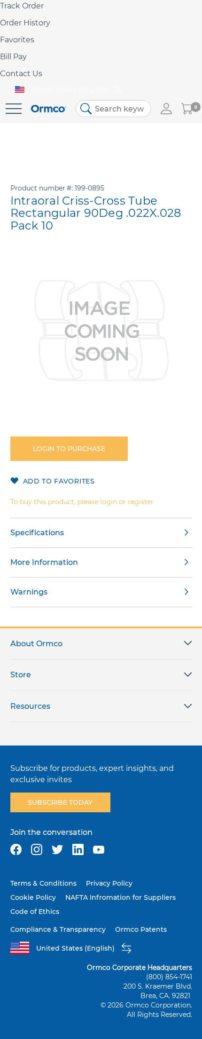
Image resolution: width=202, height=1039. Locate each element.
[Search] (86, 108)
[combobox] (113, 108)
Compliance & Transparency (58, 929)
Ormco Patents (141, 929)
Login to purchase (69, 448)
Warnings (28, 591)
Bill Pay (13, 56)
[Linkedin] (78, 849)
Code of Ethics (34, 911)
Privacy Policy (109, 883)
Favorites (17, 39)
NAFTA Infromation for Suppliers (120, 897)
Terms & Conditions (43, 883)
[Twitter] (57, 849)
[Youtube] (98, 849)
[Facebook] (16, 849)
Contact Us (21, 73)
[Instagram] (36, 849)
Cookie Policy (33, 897)
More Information (44, 562)
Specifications (37, 532)
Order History (25, 22)
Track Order (22, 5)
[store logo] (48, 109)
